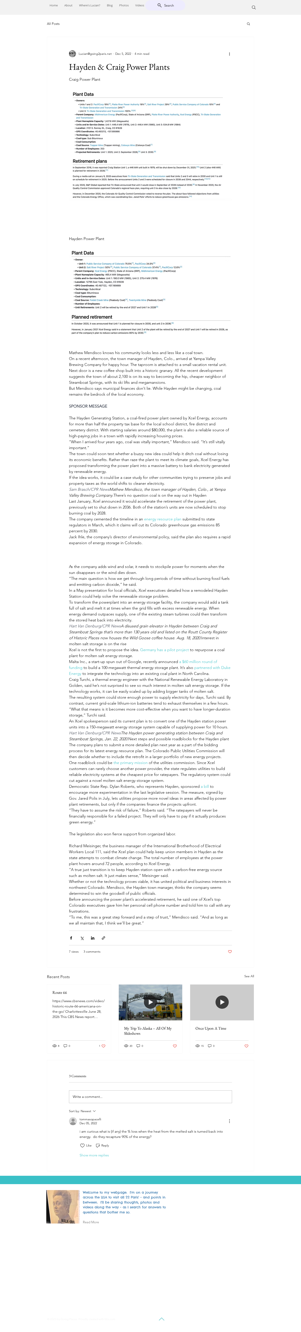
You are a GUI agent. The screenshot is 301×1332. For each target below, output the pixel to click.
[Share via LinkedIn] (93, 938)
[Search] (253, 7)
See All (249, 976)
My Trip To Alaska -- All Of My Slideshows (148, 1031)
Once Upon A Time (210, 1028)
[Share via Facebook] (71, 938)
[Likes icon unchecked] (82, 1145)
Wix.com (109, 1319)
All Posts (53, 24)
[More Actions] (229, 1121)
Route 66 (59, 992)
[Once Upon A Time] (222, 1002)
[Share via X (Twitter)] (82, 938)
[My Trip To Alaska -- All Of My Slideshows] (150, 1002)
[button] (248, 23)
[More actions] (229, 53)
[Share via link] (103, 938)
